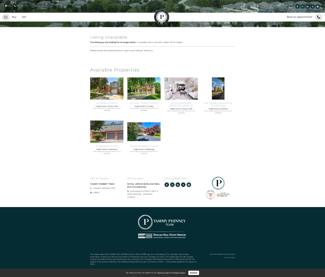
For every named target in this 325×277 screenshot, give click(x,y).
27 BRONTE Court (107, 146)
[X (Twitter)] (312, 7)
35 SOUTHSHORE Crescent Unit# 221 (181, 104)
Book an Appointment (299, 17)
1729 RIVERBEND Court (144, 146)
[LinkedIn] (307, 7)
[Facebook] (297, 7)
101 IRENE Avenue (107, 103)
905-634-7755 (22, 6)
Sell (24, 17)
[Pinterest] (317, 7)
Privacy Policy (229, 257)
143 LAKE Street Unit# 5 (144, 103)
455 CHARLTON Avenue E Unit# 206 (218, 104)
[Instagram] (302, 7)
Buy (14, 17)
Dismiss (193, 273)
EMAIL (10, 6)
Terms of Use (163, 273)
